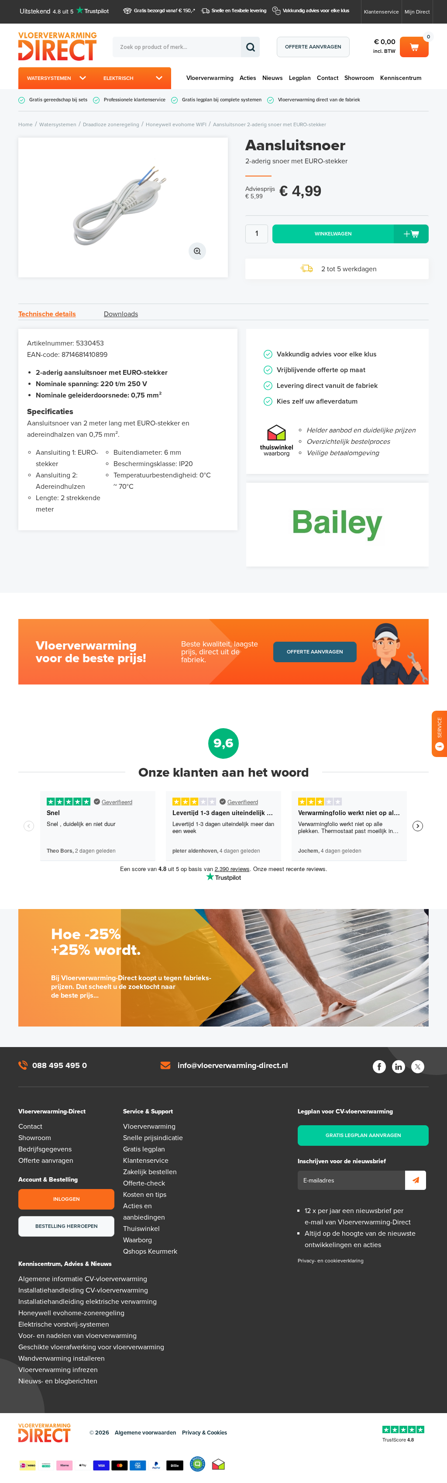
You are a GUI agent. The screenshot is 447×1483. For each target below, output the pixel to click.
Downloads (121, 314)
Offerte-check (144, 1183)
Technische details (47, 314)
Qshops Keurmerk (150, 1251)
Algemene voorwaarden (145, 1432)
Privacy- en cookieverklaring (331, 1261)
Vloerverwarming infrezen (58, 1369)
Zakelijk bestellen (150, 1172)
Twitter (417, 1066)
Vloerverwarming (210, 78)
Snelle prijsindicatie (153, 1138)
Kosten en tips (144, 1194)
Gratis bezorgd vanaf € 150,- (163, 11)
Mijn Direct (417, 12)
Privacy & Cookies (204, 1432)
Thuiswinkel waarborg (218, 1464)
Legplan (300, 78)
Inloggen (66, 1199)
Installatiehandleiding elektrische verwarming (87, 1301)
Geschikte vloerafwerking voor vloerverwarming (91, 1347)
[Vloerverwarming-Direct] (65, 46)
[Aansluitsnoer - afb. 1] (123, 207)
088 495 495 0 (59, 1065)
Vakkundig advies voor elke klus (316, 11)
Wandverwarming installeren (61, 1358)
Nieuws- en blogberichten (57, 1381)
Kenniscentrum (401, 78)
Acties (248, 78)
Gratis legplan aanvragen (363, 1135)
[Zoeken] (250, 47)
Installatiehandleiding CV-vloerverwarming (83, 1290)
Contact (327, 78)
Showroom (359, 78)
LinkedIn (398, 1066)
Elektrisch (118, 78)
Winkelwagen (414, 45)
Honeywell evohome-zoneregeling (71, 1313)
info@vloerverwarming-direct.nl (233, 1065)
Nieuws (272, 78)
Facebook (379, 1066)
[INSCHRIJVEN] (415, 1180)
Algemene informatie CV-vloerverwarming (82, 1279)
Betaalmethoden (101, 1464)
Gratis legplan (144, 1149)
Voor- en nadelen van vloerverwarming (77, 1335)
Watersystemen (49, 78)
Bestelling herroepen (66, 1226)
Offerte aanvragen (313, 47)
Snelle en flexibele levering (239, 11)
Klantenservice (381, 12)
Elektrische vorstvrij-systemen (63, 1324)
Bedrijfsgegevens (45, 1149)
